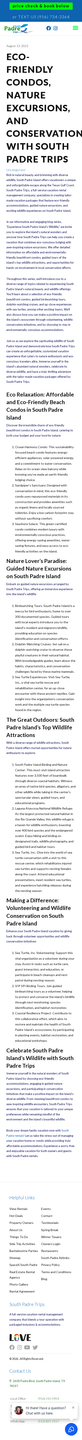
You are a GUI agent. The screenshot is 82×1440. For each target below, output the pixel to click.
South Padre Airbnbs (55, 1258)
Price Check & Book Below (41, 5)
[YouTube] (28, 1347)
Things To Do (18, 1237)
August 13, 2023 (17, 46)
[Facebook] (48, 29)
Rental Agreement (22, 1291)
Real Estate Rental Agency (22, 1274)
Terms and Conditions (56, 1272)
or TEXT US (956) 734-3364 (41, 16)
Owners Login (50, 1244)
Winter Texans (51, 1237)
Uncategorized (15, 170)
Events (46, 1209)
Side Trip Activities (22, 1244)
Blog (44, 1279)
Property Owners (21, 1223)
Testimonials (50, 1223)
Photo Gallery (18, 1284)
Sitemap (15, 1258)
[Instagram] (55, 29)
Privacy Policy (50, 1265)
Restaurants (49, 1251)
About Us (16, 1230)
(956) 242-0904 (48, 1398)
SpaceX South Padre (23, 1265)
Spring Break (49, 1230)
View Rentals (18, 1209)
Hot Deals (16, 1216)
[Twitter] (36, 1347)
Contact (46, 1216)
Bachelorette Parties (23, 1251)
